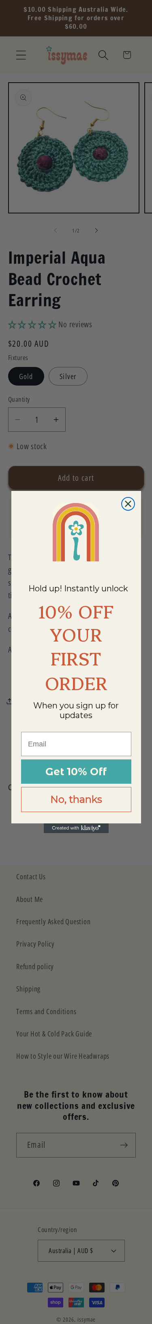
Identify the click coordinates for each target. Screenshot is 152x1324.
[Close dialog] (128, 503)
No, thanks (76, 799)
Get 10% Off (76, 771)
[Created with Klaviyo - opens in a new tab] (76, 828)
